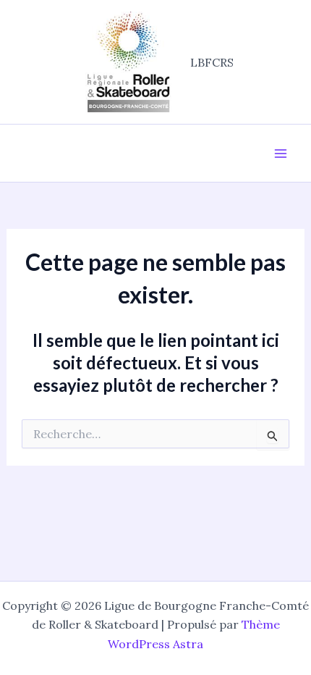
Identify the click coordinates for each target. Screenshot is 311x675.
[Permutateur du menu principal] (281, 153)
